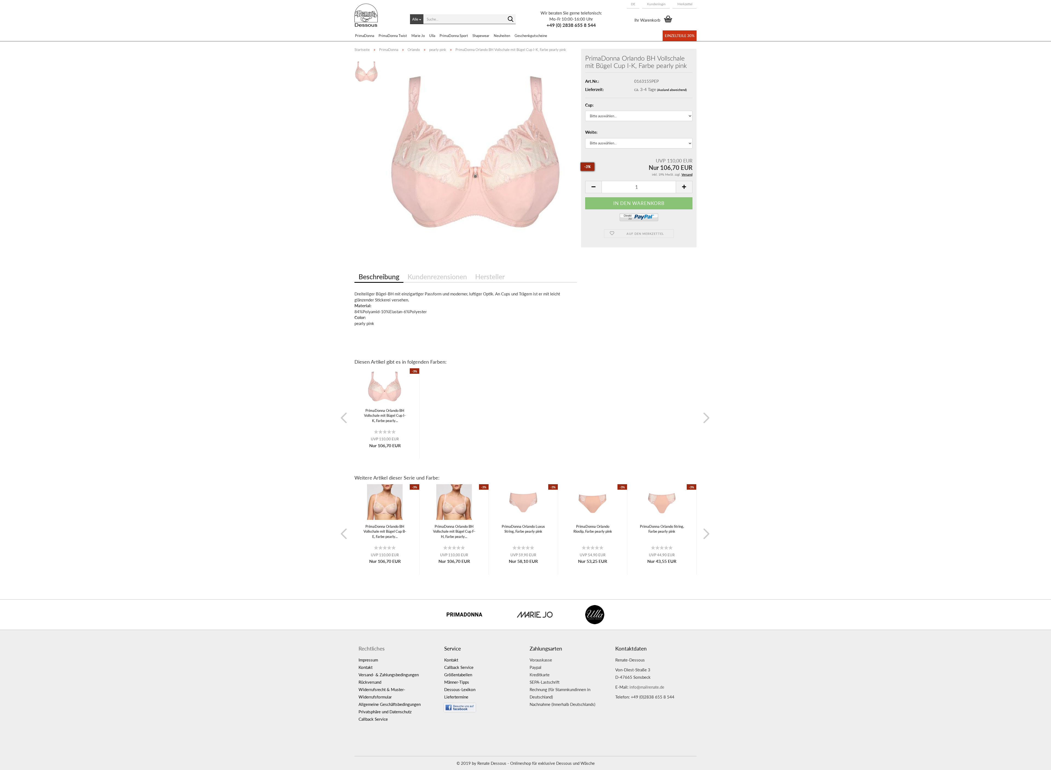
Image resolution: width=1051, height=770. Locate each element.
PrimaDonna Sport (454, 35)
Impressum (368, 659)
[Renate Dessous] (378, 19)
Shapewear (480, 35)
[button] (633, 4)
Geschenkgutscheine (531, 35)
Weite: (591, 132)
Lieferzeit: (594, 89)
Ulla (432, 35)
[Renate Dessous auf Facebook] (483, 706)
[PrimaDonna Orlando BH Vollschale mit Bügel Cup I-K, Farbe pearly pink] (476, 149)
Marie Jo (418, 35)
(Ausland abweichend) (672, 90)
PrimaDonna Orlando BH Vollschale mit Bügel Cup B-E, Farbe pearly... (384, 531)
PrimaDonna (364, 35)
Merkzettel (684, 4)
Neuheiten (502, 35)
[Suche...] (510, 19)
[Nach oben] (1036, 761)
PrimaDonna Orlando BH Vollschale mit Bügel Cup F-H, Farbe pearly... (454, 531)
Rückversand (370, 682)
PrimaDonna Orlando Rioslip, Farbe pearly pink (592, 529)
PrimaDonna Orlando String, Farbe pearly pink (662, 529)
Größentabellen (458, 674)
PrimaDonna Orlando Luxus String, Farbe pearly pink (523, 529)
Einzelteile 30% (679, 35)
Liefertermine (456, 696)
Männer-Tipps (456, 682)
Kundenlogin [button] (656, 4)
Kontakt (366, 667)
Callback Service (373, 719)
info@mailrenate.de (647, 687)
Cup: (589, 104)
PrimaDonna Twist (393, 35)
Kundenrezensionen (437, 276)
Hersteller (490, 276)
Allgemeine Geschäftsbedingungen (390, 704)
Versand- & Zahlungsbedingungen (389, 674)
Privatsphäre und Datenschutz (385, 711)
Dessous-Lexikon (459, 689)
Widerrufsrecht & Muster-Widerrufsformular (382, 693)
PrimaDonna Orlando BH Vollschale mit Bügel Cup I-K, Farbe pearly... (385, 415)
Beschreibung (379, 276)
